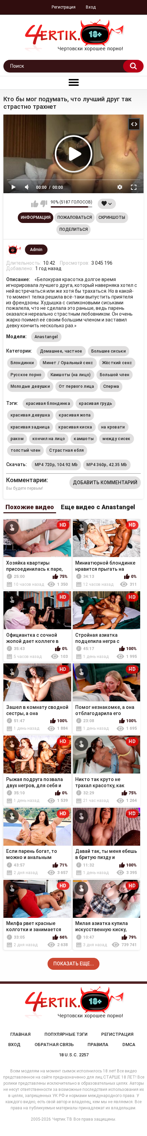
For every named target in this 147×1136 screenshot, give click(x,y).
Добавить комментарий (105, 482)
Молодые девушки (30, 386)
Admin (36, 249)
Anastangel (46, 336)
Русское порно (26, 374)
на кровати (113, 427)
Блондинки (22, 362)
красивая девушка (30, 415)
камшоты (84, 438)
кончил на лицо (48, 438)
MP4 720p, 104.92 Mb (56, 464)
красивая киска (75, 427)
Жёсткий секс (117, 362)
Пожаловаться (74, 217)
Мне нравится (34, 203)
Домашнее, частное (61, 351)
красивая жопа (75, 415)
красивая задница (30, 427)
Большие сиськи (108, 351)
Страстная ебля (66, 450)
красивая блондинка (48, 403)
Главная (20, 1034)
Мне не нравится (43, 203)
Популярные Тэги (66, 1034)
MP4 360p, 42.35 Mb (106, 464)
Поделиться (73, 229)
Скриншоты (111, 217)
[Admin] (14, 249)
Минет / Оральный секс (68, 362)
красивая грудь (95, 403)
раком (17, 438)
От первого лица (76, 386)
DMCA (128, 1044)
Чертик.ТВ (62, 1119)
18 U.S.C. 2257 (74, 1054)
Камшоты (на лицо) (71, 374)
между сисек (116, 438)
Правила (98, 1044)
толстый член (26, 450)
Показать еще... (73, 963)
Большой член (115, 374)
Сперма (111, 386)
